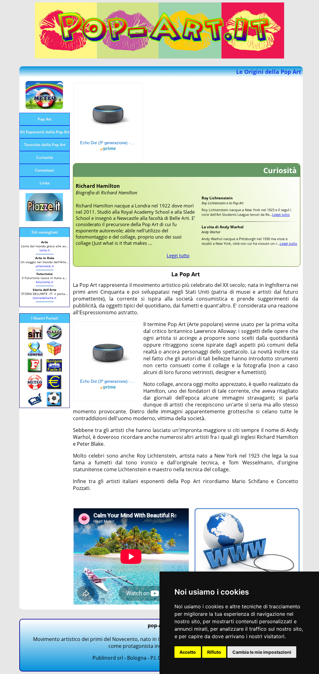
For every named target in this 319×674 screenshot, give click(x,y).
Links (45, 183)
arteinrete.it (45, 266)
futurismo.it (44, 282)
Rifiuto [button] (214, 652)
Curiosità (44, 157)
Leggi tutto (178, 255)
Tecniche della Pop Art (44, 144)
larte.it (45, 250)
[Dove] (44, 219)
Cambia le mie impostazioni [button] (261, 652)
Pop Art (44, 119)
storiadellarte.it (44, 298)
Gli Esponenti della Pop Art (44, 132)
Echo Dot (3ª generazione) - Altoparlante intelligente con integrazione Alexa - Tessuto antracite (108, 142)
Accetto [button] (187, 652)
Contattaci (44, 170)
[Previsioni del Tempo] (44, 107)
